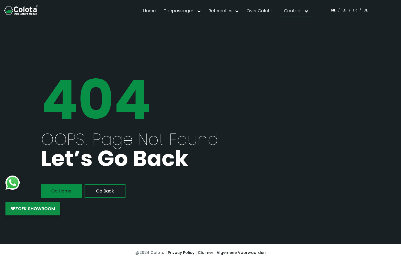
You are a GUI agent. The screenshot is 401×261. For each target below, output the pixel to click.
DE (366, 10)
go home (61, 191)
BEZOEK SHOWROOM (32, 209)
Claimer (205, 252)
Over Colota (260, 11)
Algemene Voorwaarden (241, 252)
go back (105, 191)
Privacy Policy (181, 252)
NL (333, 10)
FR (355, 10)
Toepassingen (179, 11)
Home (149, 11)
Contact (293, 11)
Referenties (220, 11)
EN (344, 10)
